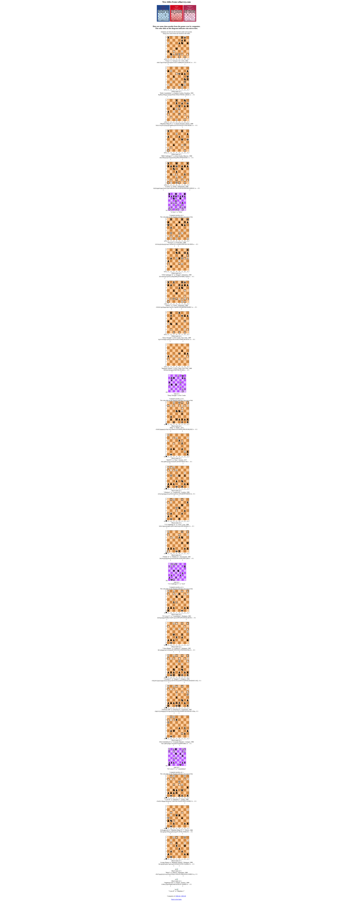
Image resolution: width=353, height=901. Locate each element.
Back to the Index (176, 899)
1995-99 (183, 896)
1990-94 (177, 896)
